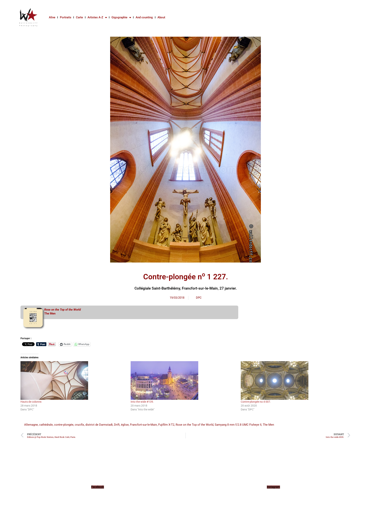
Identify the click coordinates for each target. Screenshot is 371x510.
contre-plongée (63, 424)
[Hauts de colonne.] (73, 380)
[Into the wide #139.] (184, 380)
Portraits (65, 17)
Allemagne (31, 424)
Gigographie (119, 17)
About (161, 17)
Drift (117, 424)
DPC (199, 297)
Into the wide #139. (142, 401)
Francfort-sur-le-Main (143, 424)
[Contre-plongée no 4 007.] (294, 380)
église (125, 424)
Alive (52, 17)
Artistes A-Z (95, 17)
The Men (49, 313)
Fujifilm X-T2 (166, 424)
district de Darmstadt (99, 424)
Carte (79, 17)
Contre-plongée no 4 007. (256, 401)
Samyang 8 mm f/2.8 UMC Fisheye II (238, 424)
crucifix (79, 424)
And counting (144, 17)
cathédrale (46, 424)
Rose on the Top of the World (194, 424)
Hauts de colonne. (31, 401)
